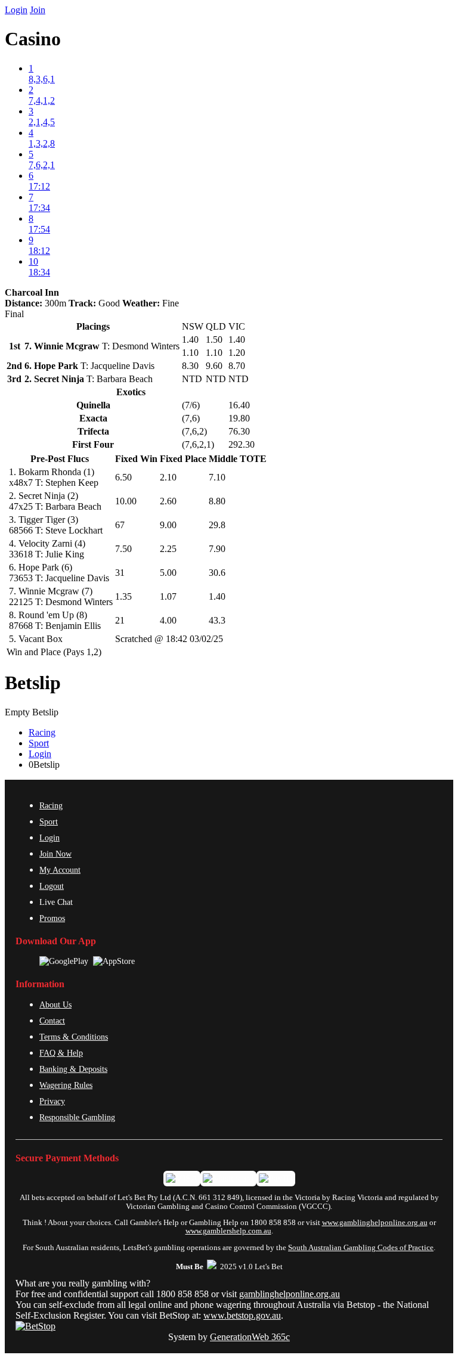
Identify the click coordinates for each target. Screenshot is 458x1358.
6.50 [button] (123, 477)
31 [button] (120, 573)
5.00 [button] (168, 573)
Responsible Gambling (77, 1117)
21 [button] (120, 620)
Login (16, 10)
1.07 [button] (168, 596)
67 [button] (120, 525)
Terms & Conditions (73, 1036)
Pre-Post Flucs (59, 459)
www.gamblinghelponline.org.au (375, 1223)
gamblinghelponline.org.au (289, 1294)
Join (37, 10)
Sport (39, 743)
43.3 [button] (217, 620)
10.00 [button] (126, 501)
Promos (52, 918)
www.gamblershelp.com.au (228, 1231)
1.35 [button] (123, 596)
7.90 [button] (217, 549)
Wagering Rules (65, 1085)
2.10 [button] (168, 477)
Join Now (55, 853)
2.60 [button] (168, 501)
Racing (42, 732)
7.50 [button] (123, 549)
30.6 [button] (217, 573)
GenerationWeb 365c (250, 1337)
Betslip (33, 682)
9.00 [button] (168, 525)
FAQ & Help (61, 1053)
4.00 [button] (168, 620)
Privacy (52, 1101)
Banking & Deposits (73, 1069)
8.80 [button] (217, 501)
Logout (51, 886)
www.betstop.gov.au (242, 1315)
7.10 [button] (217, 477)
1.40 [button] (217, 596)
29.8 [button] (217, 525)
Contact (52, 1020)
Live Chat (56, 902)
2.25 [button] (168, 549)
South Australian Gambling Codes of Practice (361, 1248)
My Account (60, 870)
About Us (55, 1004)
